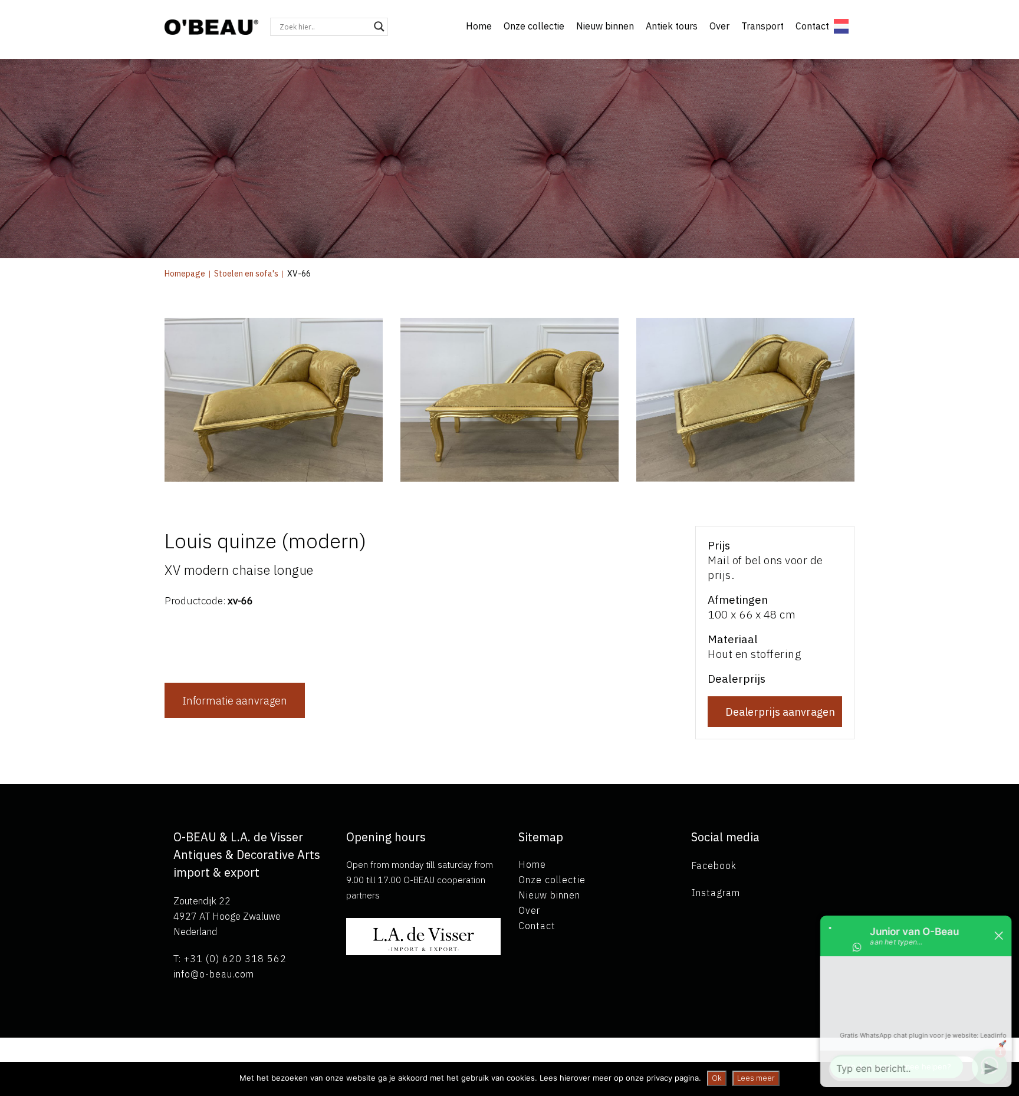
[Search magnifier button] (379, 26)
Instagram (715, 892)
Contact (812, 26)
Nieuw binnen (605, 26)
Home (479, 26)
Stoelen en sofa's (246, 273)
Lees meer (756, 1078)
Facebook (714, 865)
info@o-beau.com (213, 974)
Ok (717, 1078)
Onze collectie (534, 26)
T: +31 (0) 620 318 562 (230, 959)
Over (719, 26)
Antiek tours (672, 26)
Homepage (185, 273)
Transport (762, 26)
